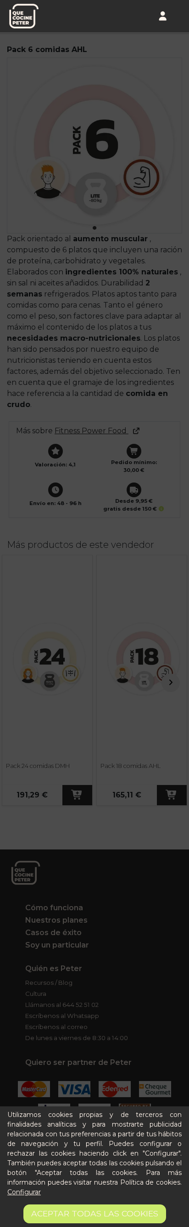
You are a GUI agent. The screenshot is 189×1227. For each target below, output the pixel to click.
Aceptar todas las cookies (94, 1213)
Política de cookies (150, 1182)
